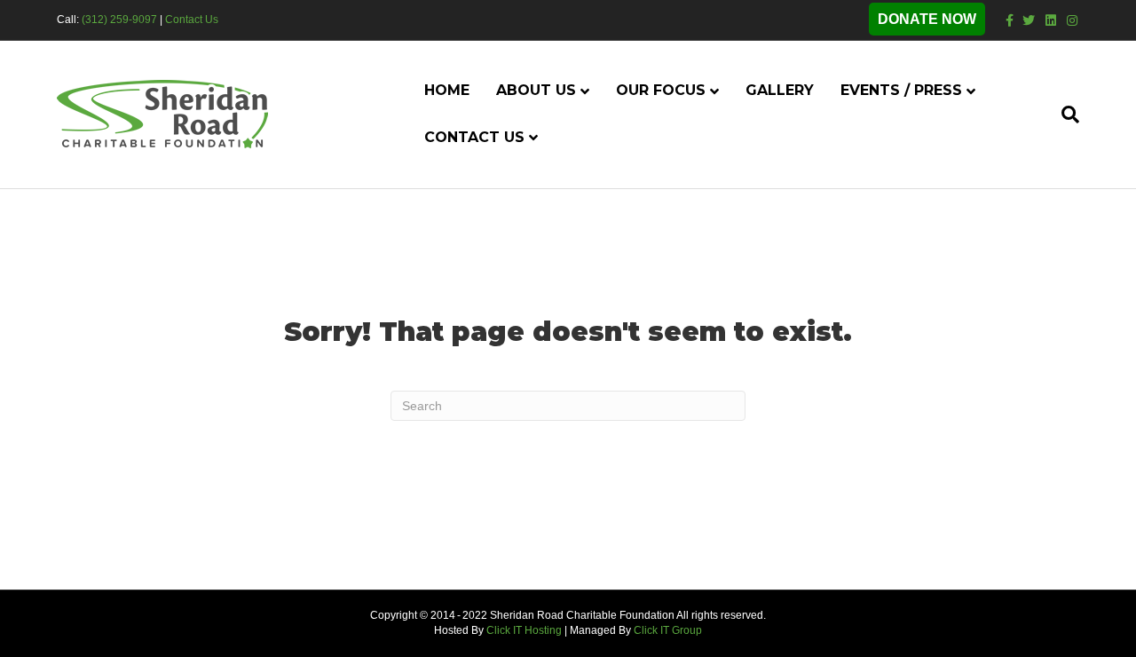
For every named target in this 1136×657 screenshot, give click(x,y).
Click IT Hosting (524, 630)
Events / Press (901, 90)
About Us (536, 90)
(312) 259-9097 (119, 19)
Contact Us (191, 19)
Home (446, 90)
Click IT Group (668, 630)
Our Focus (661, 90)
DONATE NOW (927, 19)
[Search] (1063, 114)
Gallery (780, 90)
